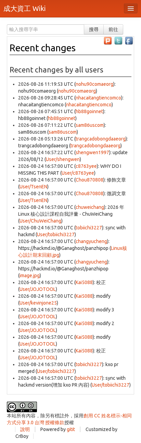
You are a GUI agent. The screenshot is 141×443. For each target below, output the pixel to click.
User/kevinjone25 (38, 303)
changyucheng (91, 241)
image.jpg (30, 275)
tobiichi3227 (89, 227)
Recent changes (43, 47)
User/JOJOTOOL (38, 289)
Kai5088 (84, 282)
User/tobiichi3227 (56, 234)
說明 (25, 429)
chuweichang (90, 207)
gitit (71, 429)
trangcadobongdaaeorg (101, 139)
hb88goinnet (89, 111)
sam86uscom (90, 125)
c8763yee (86, 166)
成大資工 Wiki (24, 8)
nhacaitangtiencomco (98, 97)
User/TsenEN (33, 186)
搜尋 (94, 29)
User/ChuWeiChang (40, 221)
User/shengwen (63, 159)
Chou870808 (89, 180)
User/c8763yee (78, 173)
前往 (113, 29)
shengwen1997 (92, 152)
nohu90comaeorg (94, 84)
